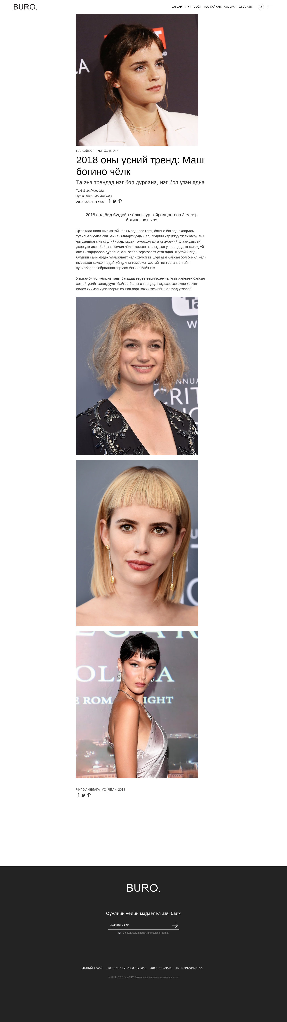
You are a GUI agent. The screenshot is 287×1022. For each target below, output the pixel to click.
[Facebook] (110, 202)
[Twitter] (115, 202)
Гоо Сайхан (212, 6)
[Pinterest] (121, 202)
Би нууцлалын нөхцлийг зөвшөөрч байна (145, 932)
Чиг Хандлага (108, 151)
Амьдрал (230, 6)
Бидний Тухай (92, 968)
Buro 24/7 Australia (99, 196)
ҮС (104, 789)
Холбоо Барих (161, 968)
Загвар (177, 6)
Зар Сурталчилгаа (189, 968)
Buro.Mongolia (93, 190)
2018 (121, 789)
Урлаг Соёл (193, 6)
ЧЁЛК (112, 789)
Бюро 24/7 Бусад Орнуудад (127, 968)
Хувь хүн (245, 6)
